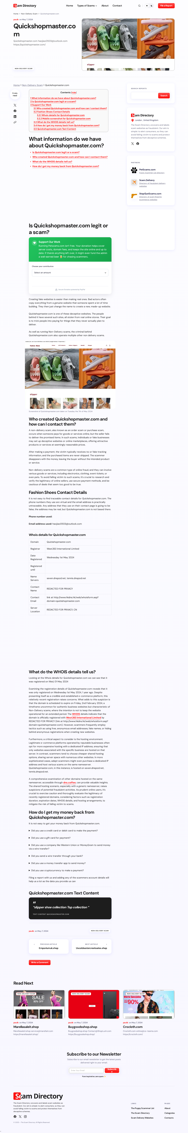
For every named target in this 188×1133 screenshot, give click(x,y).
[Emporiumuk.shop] (49, 946)
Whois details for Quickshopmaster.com (61, 115)
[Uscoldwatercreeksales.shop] (92, 946)
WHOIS (76, 714)
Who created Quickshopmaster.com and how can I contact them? (70, 108)
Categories (169, 1113)
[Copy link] (15, 122)
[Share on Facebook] (15, 111)
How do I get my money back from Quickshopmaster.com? (66, 125)
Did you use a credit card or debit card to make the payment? (64, 830)
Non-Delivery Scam (29, 14)
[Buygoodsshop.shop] (94, 1004)
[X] (132, 143)
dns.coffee (69, 782)
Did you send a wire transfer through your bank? (57, 856)
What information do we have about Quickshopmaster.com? (63, 98)
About (167, 1108)
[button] (139, 5)
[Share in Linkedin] (15, 116)
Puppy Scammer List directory (151, 173)
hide (74, 92)
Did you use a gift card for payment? (50, 837)
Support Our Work (40, 104)
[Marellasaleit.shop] (39, 1004)
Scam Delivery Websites (142, 1117)
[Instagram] (25, 1116)
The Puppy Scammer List (142, 1108)
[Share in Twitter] (15, 105)
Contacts (168, 1117)
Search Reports (139, 88)
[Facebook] (137, 143)
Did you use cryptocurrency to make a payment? (57, 870)
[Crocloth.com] (149, 1004)
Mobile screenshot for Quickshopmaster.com (64, 118)
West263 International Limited (83, 717)
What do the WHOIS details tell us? (54, 122)
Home (15, 14)
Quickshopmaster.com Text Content (55, 128)
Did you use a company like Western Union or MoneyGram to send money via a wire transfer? (69, 847)
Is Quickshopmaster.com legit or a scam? (53, 101)
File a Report (166, 5)
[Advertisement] (70, 197)
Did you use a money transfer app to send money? (58, 863)
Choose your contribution (42, 266)
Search (163, 95)
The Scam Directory (140, 1113)
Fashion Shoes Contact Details (52, 111)
